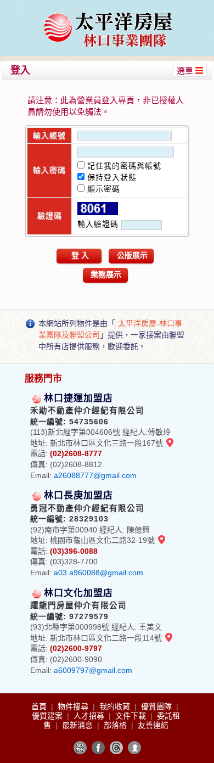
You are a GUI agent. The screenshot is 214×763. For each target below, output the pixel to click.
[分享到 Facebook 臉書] (98, 747)
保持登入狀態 (111, 177)
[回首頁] (108, 13)
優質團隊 (157, 706)
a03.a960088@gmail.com (98, 572)
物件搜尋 (74, 706)
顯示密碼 (102, 188)
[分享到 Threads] (116, 747)
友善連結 (153, 725)
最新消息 (78, 725)
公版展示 (132, 255)
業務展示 (106, 274)
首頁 (40, 706)
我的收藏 (115, 706)
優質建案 (48, 715)
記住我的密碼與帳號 (123, 165)
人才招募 (90, 715)
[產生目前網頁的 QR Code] (80, 747)
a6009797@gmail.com (93, 670)
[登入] (134, 747)
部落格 (116, 725)
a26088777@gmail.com (95, 475)
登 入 (80, 255)
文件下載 (131, 715)
